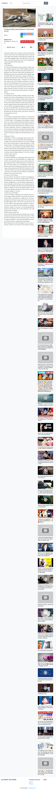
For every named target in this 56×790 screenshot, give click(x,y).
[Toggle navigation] (11, 3)
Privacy (31, 784)
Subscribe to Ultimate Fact (27, 41)
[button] (46, 3)
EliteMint (5, 3)
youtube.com (32, 788)
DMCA (31, 782)
